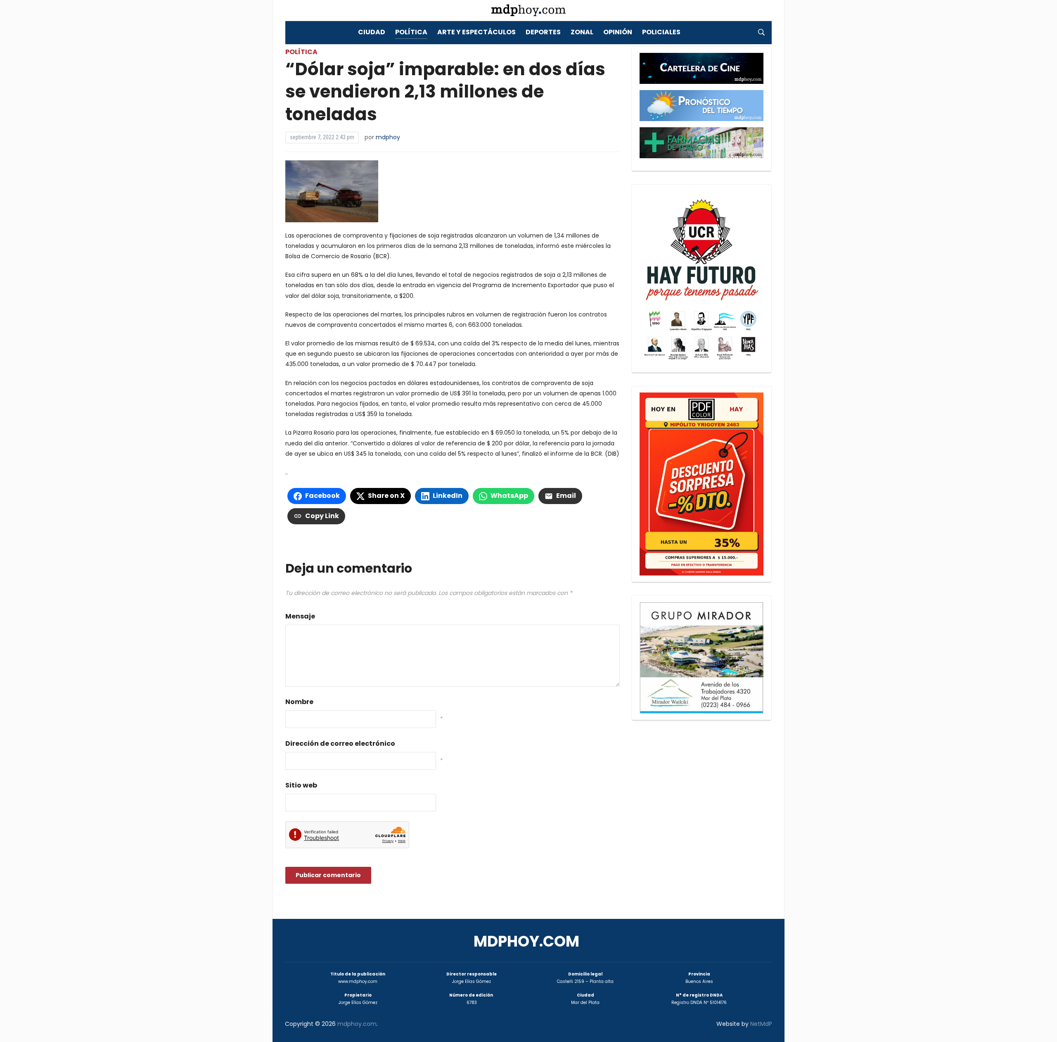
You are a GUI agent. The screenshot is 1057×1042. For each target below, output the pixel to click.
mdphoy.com (526, 941)
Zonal (582, 32)
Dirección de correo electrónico (340, 743)
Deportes (543, 32)
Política (411, 32)
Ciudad (371, 32)
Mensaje (300, 616)
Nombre (299, 702)
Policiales (661, 32)
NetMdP (761, 1024)
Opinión (617, 32)
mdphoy (388, 137)
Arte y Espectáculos (476, 32)
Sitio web (301, 785)
